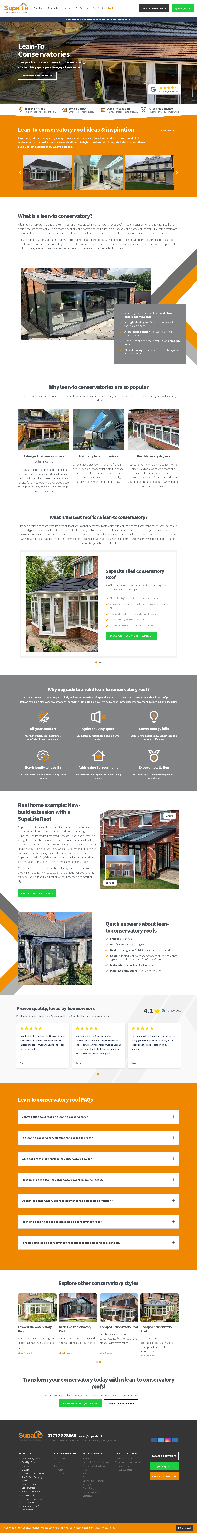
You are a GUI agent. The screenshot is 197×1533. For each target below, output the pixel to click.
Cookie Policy (88, 1488)
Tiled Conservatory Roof (32, 1499)
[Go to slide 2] (100, 662)
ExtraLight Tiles (28, 1462)
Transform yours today (37, 75)
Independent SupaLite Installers (96, 1462)
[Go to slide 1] (96, 662)
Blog (85, 1473)
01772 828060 (61, 1436)
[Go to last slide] (20, 172)
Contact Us (87, 1495)
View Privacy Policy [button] (105, 1528)
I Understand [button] (184, 1528)
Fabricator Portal (122, 1466)
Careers (86, 1477)
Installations (59, 1473)
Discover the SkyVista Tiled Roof (131, 629)
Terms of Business (90, 1492)
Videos (57, 1462)
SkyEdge (25, 1466)
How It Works (59, 1458)
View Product (25, 1353)
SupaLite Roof (28, 1495)
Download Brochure (121, 1403)
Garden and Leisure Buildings (34, 1473)
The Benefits (59, 1466)
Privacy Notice (89, 1484)
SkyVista (25, 1469)
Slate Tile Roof (28, 1502)
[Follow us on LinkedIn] (175, 1440)
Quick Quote (183, 8)
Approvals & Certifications (93, 1466)
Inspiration (167, 130)
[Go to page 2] (100, 1362)
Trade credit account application (129, 1462)
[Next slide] (176, 172)
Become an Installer (123, 1458)
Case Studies (98, 8)
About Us (86, 1458)
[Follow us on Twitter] (161, 1440)
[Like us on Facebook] (154, 1440)
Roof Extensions (29, 1484)
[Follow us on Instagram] (168, 1440)
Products (53, 8)
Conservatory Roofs (31, 1458)
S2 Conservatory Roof (31, 1491)
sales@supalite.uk (91, 1436)
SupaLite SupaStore (123, 1469)
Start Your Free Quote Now (80, 1403)
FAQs (85, 1469)
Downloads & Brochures (93, 1480)
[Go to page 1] (98, 1074)
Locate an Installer (154, 8)
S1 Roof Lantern (28, 1487)
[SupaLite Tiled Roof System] (16, 8)
